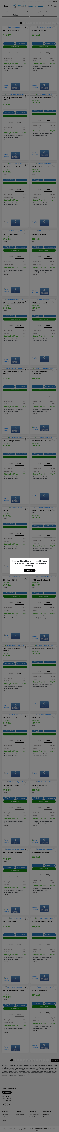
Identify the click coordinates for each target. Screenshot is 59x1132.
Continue (29, 570)
